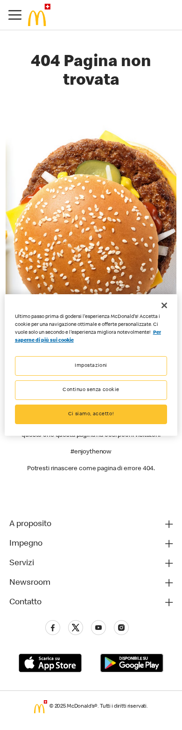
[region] (91, 365)
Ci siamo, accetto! (91, 414)
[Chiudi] (164, 305)
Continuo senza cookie (91, 389)
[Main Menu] (15, 15)
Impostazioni (91, 365)
